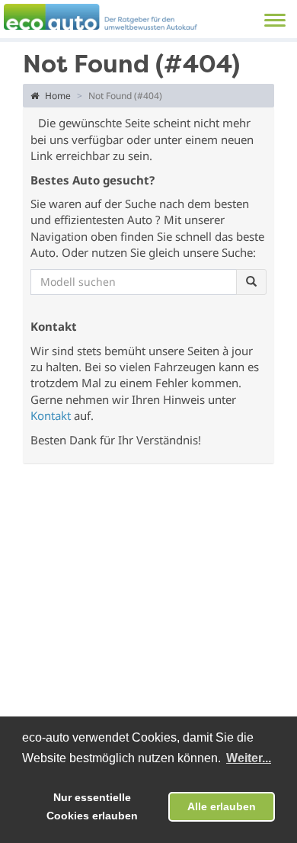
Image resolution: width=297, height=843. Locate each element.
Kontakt (50, 415)
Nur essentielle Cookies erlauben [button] (92, 806)
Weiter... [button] (248, 758)
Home (57, 95)
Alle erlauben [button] (221, 806)
